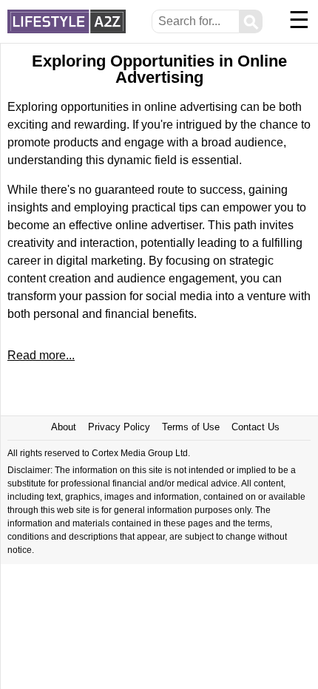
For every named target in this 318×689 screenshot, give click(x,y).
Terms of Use (191, 426)
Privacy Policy (119, 426)
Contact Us (255, 426)
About (63, 426)
